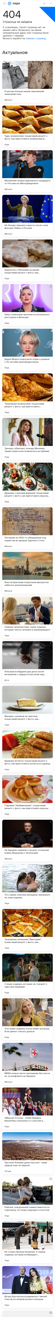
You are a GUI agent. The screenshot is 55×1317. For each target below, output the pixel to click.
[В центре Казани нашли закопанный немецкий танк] (27, 82)
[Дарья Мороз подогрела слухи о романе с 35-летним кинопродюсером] (27, 350)
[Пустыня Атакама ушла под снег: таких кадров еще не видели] (27, 1153)
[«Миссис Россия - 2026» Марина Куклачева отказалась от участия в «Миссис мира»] (27, 1108)
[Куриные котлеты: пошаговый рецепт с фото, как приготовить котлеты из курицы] (27, 751)
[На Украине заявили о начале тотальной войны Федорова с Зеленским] (27, 841)
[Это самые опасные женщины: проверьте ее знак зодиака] (27, 885)
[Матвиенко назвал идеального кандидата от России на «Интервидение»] (27, 171)
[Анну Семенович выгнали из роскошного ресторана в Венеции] (27, 305)
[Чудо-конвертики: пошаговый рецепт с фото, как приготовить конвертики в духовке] (27, 126)
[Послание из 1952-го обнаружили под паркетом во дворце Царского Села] (27, 528)
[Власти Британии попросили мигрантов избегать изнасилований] (27, 573)
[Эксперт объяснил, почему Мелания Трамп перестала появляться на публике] (27, 439)
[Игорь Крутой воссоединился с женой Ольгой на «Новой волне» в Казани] (27, 1287)
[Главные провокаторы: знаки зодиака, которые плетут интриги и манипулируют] (27, 617)
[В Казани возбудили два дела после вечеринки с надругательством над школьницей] (27, 662)
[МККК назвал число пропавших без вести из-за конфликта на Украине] (27, 1064)
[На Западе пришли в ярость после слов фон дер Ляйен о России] (27, 216)
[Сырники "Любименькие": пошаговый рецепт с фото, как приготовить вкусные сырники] (27, 796)
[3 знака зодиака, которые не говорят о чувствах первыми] (27, 974)
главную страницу (36, 38)
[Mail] (9, 3)
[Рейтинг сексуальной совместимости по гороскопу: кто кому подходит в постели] (27, 1198)
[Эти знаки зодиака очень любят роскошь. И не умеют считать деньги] (27, 1019)
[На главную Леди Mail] (15, 3)
